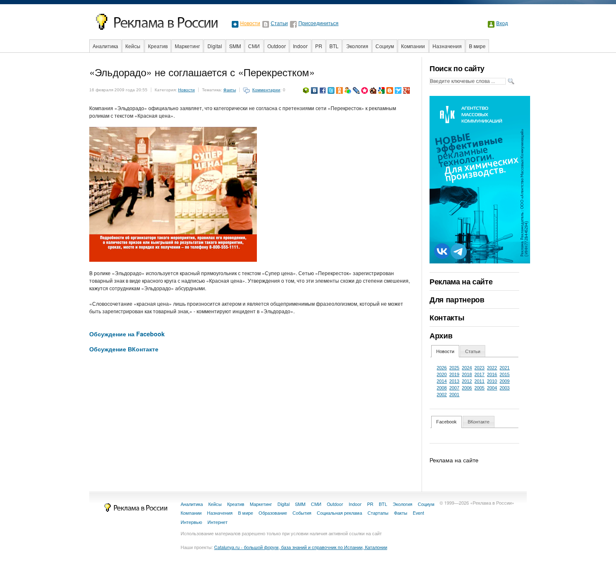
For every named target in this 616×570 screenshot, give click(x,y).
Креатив (158, 45)
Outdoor (276, 45)
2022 (492, 367)
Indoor (300, 45)
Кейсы (132, 45)
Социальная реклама (339, 513)
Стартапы (378, 513)
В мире (477, 45)
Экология (357, 45)
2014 (442, 381)
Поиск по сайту (457, 68)
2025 (454, 367)
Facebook (446, 421)
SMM (235, 45)
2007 (454, 387)
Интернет (217, 522)
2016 (492, 374)
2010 (492, 381)
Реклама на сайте (461, 281)
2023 (479, 367)
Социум (384, 45)
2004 (492, 387)
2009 (505, 381)
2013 (454, 381)
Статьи (279, 23)
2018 (467, 374)
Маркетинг (187, 45)
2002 (442, 394)
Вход (502, 23)
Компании (413, 45)
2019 (454, 374)
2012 (467, 381)
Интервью (191, 522)
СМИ (254, 45)
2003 (505, 387)
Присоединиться (318, 23)
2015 (505, 374)
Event (418, 513)
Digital (214, 45)
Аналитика (105, 45)
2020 (442, 374)
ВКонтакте (478, 421)
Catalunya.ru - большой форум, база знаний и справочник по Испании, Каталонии (300, 547)
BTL (334, 45)
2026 (442, 367)
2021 (505, 367)
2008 (442, 387)
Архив (441, 335)
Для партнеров (457, 299)
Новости (250, 23)
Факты (229, 90)
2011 (479, 381)
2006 (467, 387)
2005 (479, 387)
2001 (454, 394)
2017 (479, 374)
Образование (273, 513)
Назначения (447, 45)
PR (318, 45)
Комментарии (266, 90)
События (301, 513)
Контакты (447, 317)
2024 (467, 367)
